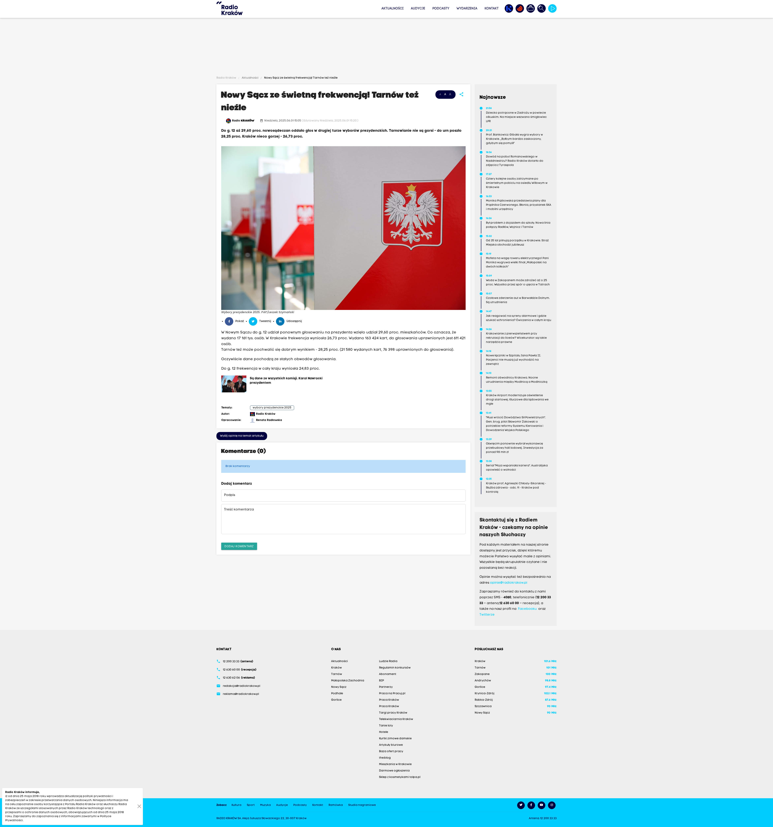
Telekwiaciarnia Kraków (396, 719)
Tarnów (336, 674)
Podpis (229, 495)
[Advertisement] (386, 48)
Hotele (383, 732)
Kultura (236, 805)
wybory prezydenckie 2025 (272, 407)
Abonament (387, 674)
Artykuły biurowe (391, 745)
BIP (381, 680)
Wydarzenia (467, 8)
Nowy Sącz (338, 687)
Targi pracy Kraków (393, 712)
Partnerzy (386, 687)
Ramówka (336, 805)
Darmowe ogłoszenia (394, 770)
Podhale (337, 693)
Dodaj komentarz (239, 546)
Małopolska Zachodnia (347, 680)
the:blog (385, 757)
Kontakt (492, 8)
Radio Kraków (226, 77)
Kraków (336, 667)
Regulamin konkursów (395, 667)
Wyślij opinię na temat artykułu (242, 435)
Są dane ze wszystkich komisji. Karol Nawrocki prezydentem (286, 381)
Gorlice (336, 700)
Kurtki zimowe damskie (395, 738)
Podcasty (440, 8)
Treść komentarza (239, 509)
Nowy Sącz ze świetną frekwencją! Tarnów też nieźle (301, 77)
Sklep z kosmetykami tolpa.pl (399, 777)
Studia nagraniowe (362, 805)
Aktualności (392, 8)
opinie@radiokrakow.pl (508, 582)
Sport (251, 805)
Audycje (418, 8)
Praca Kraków (389, 700)
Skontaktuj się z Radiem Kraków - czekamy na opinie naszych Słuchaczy (514, 528)
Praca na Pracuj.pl (392, 693)
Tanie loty (386, 725)
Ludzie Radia (388, 661)
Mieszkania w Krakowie (395, 764)
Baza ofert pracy (391, 751)
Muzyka (265, 805)
